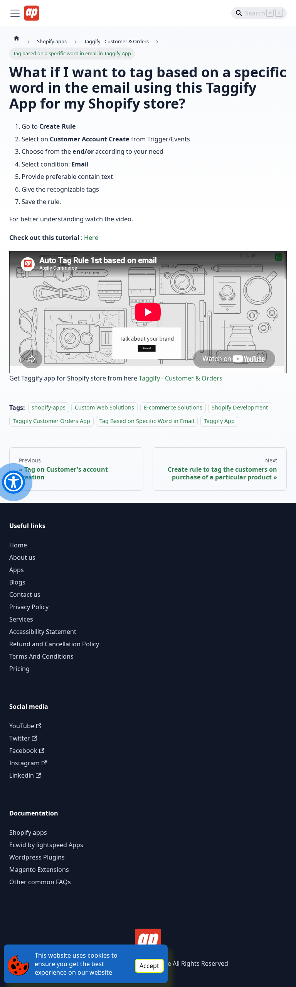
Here (91, 237)
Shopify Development (240, 407)
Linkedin (21, 775)
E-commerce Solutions (173, 407)
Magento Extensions (39, 869)
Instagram (24, 763)
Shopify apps (28, 832)
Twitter (19, 738)
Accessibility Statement (42, 631)
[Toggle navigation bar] (15, 13)
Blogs (17, 582)
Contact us (24, 594)
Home (18, 545)
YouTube (21, 726)
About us (22, 557)
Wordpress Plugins (37, 857)
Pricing (19, 668)
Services (21, 619)
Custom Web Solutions (104, 407)
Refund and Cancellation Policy (54, 644)
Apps (16, 570)
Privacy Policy (29, 607)
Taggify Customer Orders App (51, 421)
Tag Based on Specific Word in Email (146, 421)
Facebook (23, 750)
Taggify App (219, 421)
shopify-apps (49, 407)
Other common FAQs (40, 882)
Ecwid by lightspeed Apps (46, 845)
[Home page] (16, 37)
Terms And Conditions (41, 656)
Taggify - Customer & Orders (180, 378)
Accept (149, 966)
